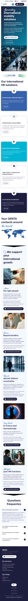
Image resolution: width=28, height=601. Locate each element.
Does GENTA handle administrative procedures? (10, 527)
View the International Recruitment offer (12, 351)
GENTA (4, 550)
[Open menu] (26, 4)
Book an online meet (12, 37)
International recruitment (7, 512)
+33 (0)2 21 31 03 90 (6, 553)
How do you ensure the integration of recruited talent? (10, 539)
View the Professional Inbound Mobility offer (13, 308)
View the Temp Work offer (12, 444)
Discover (6, 106)
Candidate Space (24, 1)
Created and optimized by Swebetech (13, 597)
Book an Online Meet (19, 4)
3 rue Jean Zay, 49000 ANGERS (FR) (10, 551)
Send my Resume (9, 42)
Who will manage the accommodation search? (10, 533)
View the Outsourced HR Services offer (11, 489)
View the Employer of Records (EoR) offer (10, 399)
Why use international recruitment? (10, 509)
